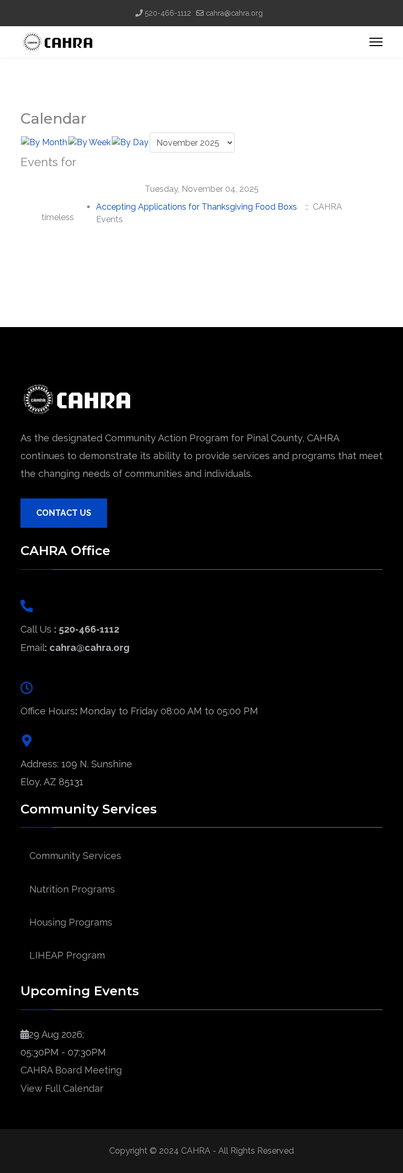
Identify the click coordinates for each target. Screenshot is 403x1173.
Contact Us (63, 513)
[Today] (130, 142)
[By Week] (89, 142)
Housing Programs (70, 922)
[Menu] (376, 42)
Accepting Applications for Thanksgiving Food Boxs (196, 207)
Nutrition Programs (72, 889)
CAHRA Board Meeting (71, 1070)
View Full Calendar (61, 1088)
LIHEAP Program (67, 955)
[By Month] (44, 142)
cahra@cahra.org (234, 13)
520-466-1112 (168, 13)
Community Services (75, 855)
